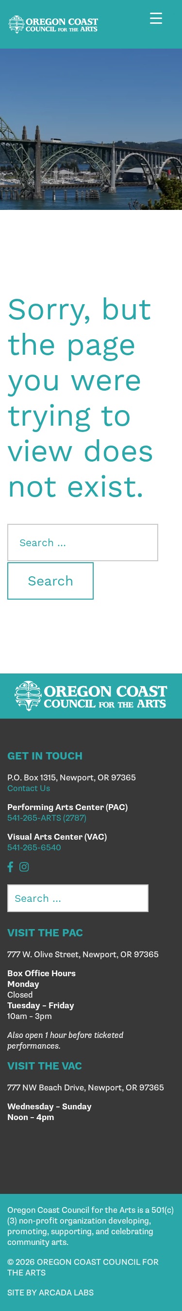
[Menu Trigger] (161, 25)
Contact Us (28, 788)
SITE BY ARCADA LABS (50, 1293)
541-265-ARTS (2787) (46, 818)
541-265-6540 (34, 848)
